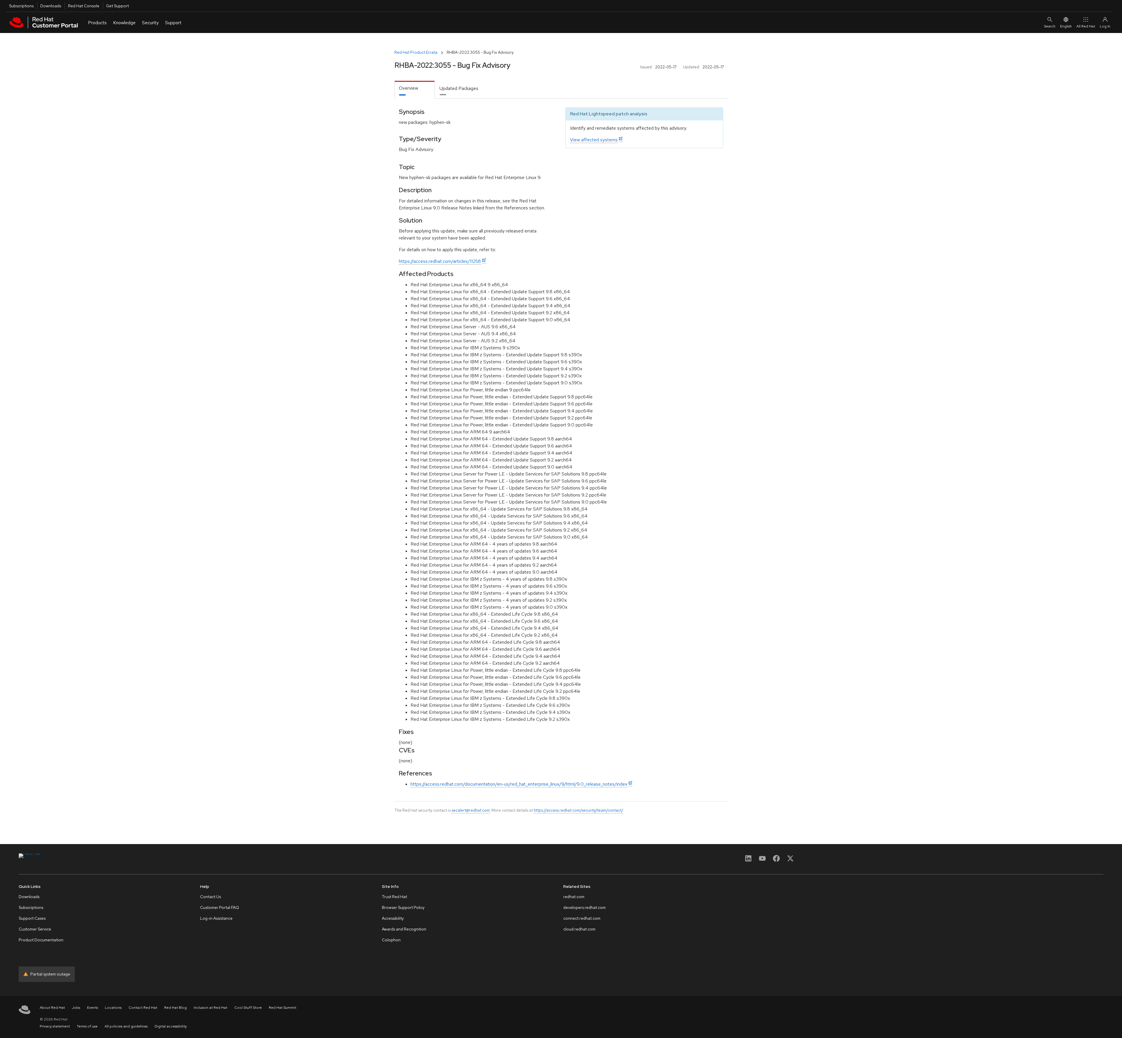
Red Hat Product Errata (415, 52)
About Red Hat (52, 1007)
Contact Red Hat (143, 1007)
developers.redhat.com (584, 907)
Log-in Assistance (216, 918)
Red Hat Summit (282, 1007)
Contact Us (210, 896)
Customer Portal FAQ (219, 907)
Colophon (391, 939)
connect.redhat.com (581, 918)
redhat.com (573, 896)
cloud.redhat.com (579, 929)
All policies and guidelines (126, 1026)
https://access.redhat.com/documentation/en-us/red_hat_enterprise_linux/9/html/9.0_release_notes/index (519, 784)
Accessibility (393, 918)
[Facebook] (776, 860)
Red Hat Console (83, 5)
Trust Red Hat (394, 896)
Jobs (76, 1007)
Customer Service (35, 929)
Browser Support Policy (403, 907)
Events (92, 1007)
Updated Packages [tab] (458, 88)
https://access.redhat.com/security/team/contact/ (578, 810)
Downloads (50, 5)
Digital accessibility (171, 1026)
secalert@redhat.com (470, 810)
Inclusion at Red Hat (210, 1007)
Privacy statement (55, 1026)
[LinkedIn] (748, 860)
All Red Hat (1085, 26)
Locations (113, 1007)
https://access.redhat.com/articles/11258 (440, 261)
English (1066, 26)
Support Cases (32, 918)
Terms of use (87, 1026)
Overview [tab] (408, 88)
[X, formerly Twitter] (790, 860)
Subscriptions (21, 5)
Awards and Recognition (404, 929)
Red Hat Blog (175, 1007)
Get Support (117, 5)
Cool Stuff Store (248, 1007)
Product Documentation (41, 939)
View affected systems (594, 140)
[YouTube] (762, 860)
